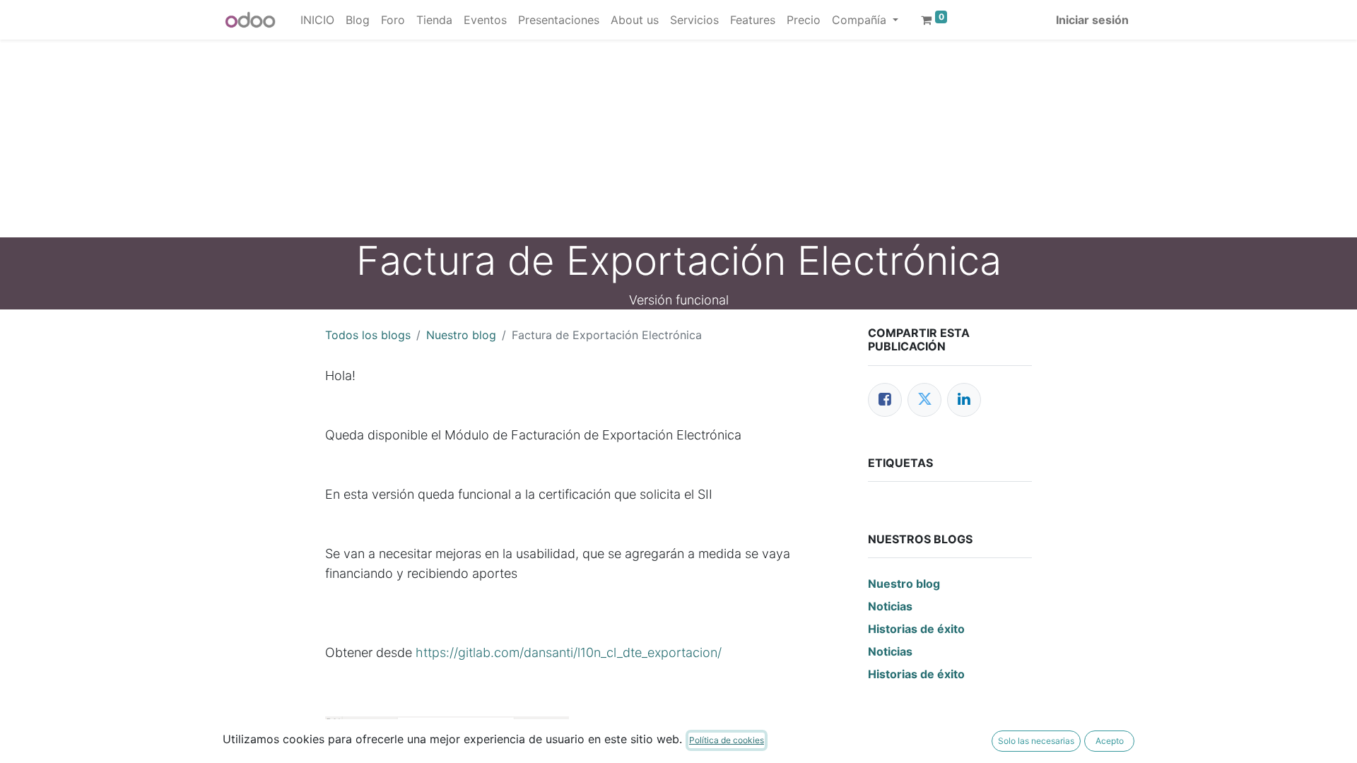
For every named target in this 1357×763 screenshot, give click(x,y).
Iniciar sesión (1092, 20)
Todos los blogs (368, 335)
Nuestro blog (461, 335)
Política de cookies (726, 740)
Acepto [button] (1109, 740)
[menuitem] (317, 20)
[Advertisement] (424, 138)
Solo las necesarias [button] (1036, 740)
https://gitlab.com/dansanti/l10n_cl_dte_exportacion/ (569, 652)
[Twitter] (924, 400)
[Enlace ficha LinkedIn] (964, 400)
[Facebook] (885, 400)
